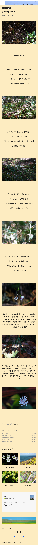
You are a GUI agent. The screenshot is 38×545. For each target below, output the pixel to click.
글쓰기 (20, 542)
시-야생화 (7, 431)
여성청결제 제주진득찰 (7, 437)
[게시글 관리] (10, 424)
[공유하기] (8, 424)
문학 (3, 431)
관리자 (15, 542)
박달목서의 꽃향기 (6, 441)
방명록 (22, 536)
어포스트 (10, 542)
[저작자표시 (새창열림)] (20, 424)
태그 (18, 536)
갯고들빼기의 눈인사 (6, 435)
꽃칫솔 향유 (4, 439)
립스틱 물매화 (5, 433)
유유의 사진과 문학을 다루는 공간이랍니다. (15, 502)
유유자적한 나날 (9, 496)
